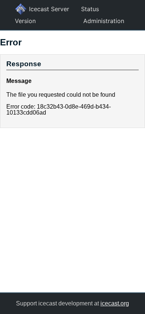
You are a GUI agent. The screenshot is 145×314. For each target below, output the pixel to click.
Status (90, 9)
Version (25, 21)
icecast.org (114, 303)
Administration (103, 21)
